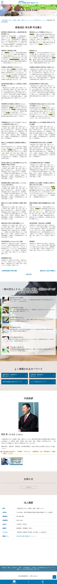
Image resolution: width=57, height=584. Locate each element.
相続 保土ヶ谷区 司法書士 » (48, 270)
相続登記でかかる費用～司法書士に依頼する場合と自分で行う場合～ (42, 183)
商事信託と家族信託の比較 (8, 50)
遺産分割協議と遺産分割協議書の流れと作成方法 (42, 204)
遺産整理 (32, 241)
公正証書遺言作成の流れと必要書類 (39, 162)
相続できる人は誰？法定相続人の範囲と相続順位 (13, 204)
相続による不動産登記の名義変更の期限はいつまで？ (13, 143)
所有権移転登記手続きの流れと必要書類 (40, 142)
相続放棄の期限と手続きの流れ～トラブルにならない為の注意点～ (13, 183)
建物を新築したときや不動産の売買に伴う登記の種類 (42, 123)
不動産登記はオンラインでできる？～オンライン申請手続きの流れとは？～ (13, 123)
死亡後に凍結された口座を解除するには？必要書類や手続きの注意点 (13, 163)
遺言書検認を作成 (6, 258)
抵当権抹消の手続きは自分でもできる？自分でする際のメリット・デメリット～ (42, 104)
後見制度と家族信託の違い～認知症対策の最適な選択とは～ (13, 33)
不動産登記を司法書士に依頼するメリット (13, 104)
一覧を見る (28, 487)
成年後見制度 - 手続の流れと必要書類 (40, 223)
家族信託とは (33, 50)
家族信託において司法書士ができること (40, 32)
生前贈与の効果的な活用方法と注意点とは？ (42, 67)
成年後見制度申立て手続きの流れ (38, 83)
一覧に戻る (28, 274)
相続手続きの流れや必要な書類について (12, 223)
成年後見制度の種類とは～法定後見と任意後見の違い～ (13, 84)
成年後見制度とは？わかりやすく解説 (12, 241)
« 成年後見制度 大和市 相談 (9, 270)
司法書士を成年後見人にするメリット (12, 67)
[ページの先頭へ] (54, 577)
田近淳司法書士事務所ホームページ (26, 536)
